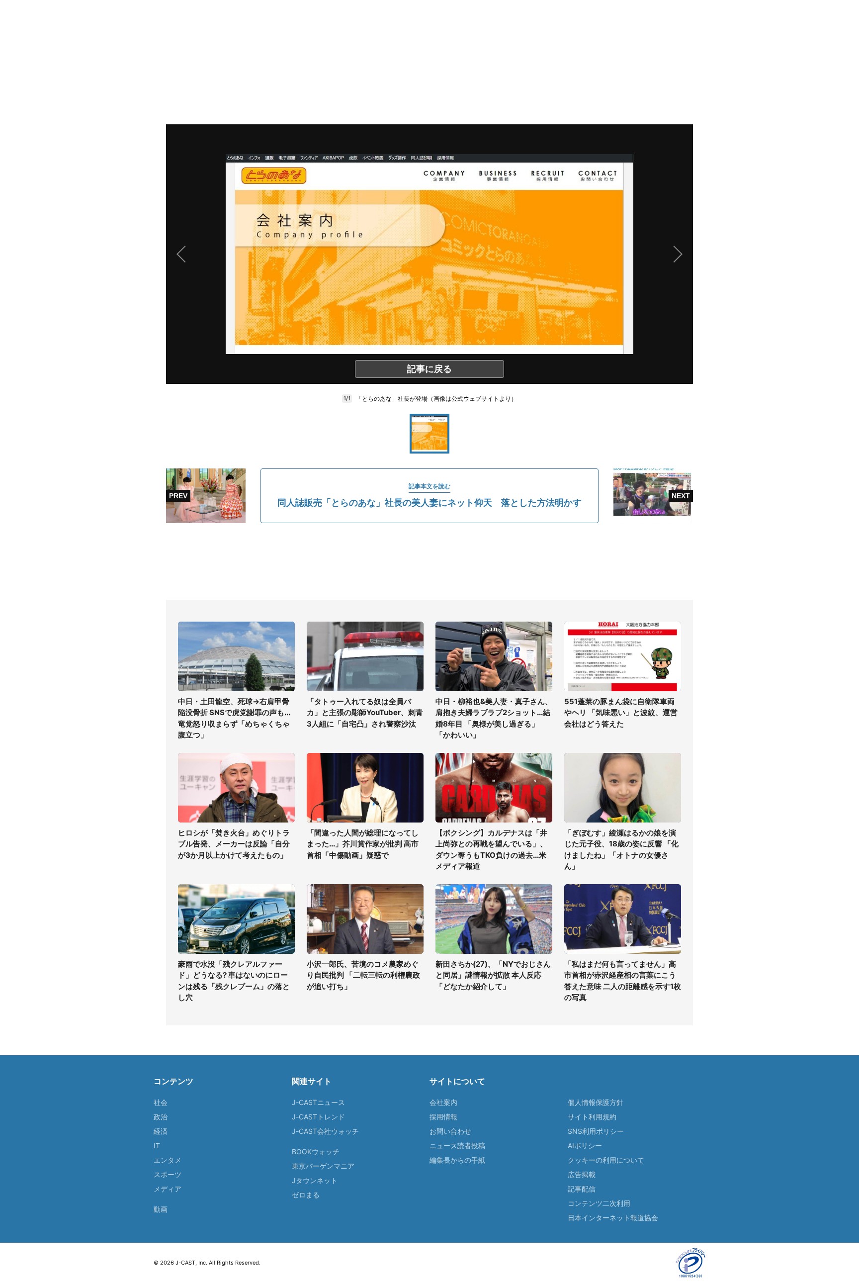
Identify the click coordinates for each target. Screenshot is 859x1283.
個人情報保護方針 (595, 1102)
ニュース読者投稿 (457, 1145)
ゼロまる (306, 1195)
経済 (161, 1131)
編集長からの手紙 (457, 1160)
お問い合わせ (450, 1131)
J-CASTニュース (318, 1102)
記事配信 (582, 1189)
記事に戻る (429, 369)
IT (157, 1145)
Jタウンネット (315, 1180)
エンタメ (167, 1160)
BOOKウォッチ (316, 1151)
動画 (161, 1209)
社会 (161, 1102)
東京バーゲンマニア (323, 1166)
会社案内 (443, 1102)
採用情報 (443, 1116)
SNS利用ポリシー (596, 1131)
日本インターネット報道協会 (613, 1217)
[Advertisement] (429, 561)
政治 (161, 1116)
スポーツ (167, 1174)
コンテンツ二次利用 (599, 1203)
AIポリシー (585, 1145)
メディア (167, 1189)
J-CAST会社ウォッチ (325, 1131)
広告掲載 (582, 1174)
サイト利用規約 (592, 1116)
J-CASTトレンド (318, 1116)
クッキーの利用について (606, 1160)
